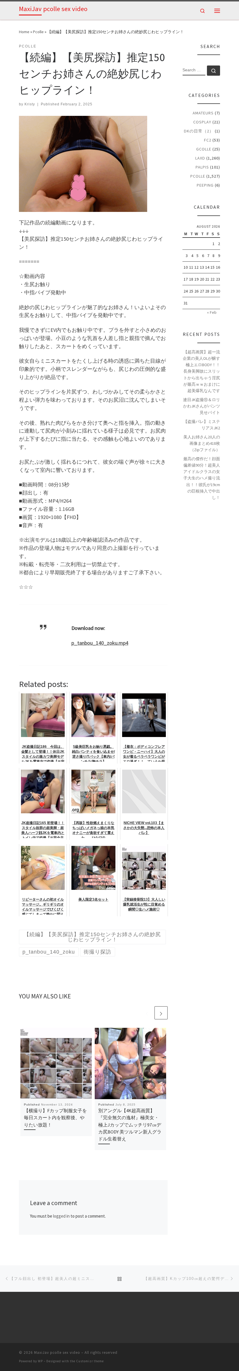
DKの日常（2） (199, 131)
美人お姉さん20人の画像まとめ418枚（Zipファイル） (201, 443)
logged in (61, 1216)
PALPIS (202, 167)
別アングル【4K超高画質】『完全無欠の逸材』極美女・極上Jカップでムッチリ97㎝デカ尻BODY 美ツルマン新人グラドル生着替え (129, 1125)
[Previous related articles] (147, 1012)
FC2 (207, 140)
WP (40, 1361)
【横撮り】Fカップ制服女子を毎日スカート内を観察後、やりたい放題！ (55, 1118)
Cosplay (202, 122)
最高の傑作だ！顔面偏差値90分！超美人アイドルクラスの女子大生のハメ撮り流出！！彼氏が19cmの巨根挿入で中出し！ (201, 478)
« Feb (212, 312)
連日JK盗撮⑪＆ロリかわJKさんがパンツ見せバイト (201, 406)
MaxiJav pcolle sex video (57, 1352)
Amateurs (203, 113)
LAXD (200, 158)
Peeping (205, 185)
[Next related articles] (161, 1012)
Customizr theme (90, 1361)
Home (24, 31)
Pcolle (38, 31)
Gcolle (203, 149)
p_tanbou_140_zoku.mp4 (99, 643)
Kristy (29, 104)
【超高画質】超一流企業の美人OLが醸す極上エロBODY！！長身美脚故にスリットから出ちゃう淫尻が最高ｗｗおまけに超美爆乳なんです (201, 371)
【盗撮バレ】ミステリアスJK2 (201, 425)
